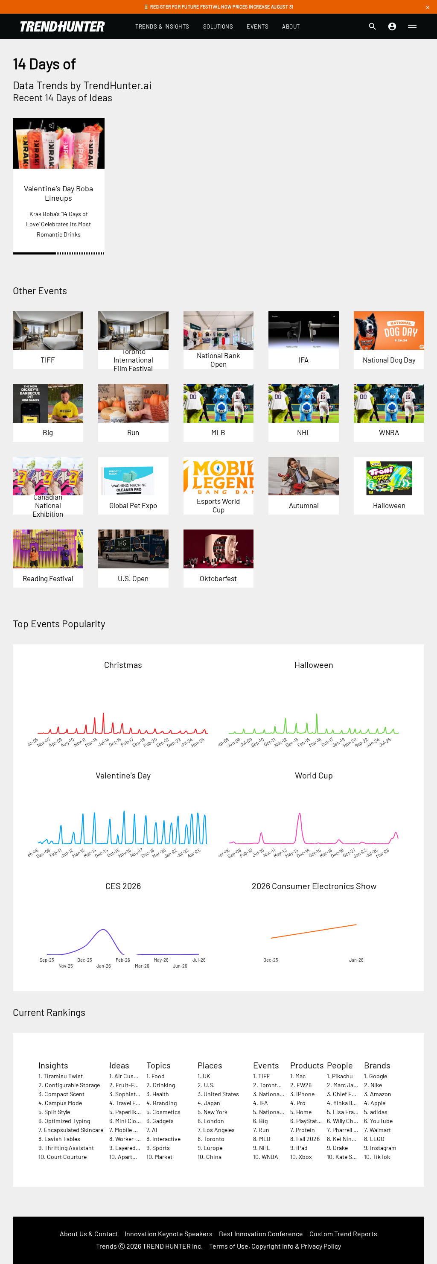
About (291, 26)
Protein (305, 1129)
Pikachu (342, 1076)
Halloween (313, 664)
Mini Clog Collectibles (143, 1120)
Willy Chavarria (352, 1120)
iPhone (305, 1093)
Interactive (166, 1138)
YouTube (381, 1120)
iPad (302, 1147)
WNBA (270, 1156)
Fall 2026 (308, 1138)
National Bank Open (284, 1093)
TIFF (264, 1076)
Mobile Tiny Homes (139, 1129)
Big (263, 1120)
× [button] (427, 7)
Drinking (164, 1084)
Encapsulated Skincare (73, 1129)
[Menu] (412, 26)
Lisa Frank (346, 1111)
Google (378, 1076)
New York (215, 1111)
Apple (377, 1102)
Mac (300, 1076)
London (214, 1120)
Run (264, 1129)
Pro (301, 1102)
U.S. (209, 1084)
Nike (376, 1084)
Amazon (380, 1093)
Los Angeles (219, 1129)
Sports (161, 1147)
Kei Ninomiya (350, 1138)
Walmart (380, 1129)
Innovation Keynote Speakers (169, 1233)
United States (221, 1093)
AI (154, 1129)
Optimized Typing (67, 1120)
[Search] (372, 26)
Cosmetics (166, 1111)
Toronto (214, 1138)
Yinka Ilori (346, 1102)
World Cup (314, 775)
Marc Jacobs (349, 1084)
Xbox (305, 1156)
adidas (378, 1111)
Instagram (383, 1147)
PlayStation (311, 1120)
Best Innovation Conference (261, 1233)
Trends (106, 1246)
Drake (340, 1147)
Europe (213, 1147)
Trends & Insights (162, 26)
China (213, 1156)
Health (160, 1093)
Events (257, 26)
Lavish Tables (62, 1138)
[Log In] (392, 26)
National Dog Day (281, 1111)
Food (158, 1076)
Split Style (57, 1111)
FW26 (304, 1084)
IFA (263, 1102)
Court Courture (67, 1156)
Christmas (123, 664)
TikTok (381, 1156)
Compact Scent (64, 1093)
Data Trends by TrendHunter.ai (82, 85)
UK (206, 1076)
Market (163, 1156)
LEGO (377, 1138)
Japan (212, 1102)
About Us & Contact (89, 1233)
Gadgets (163, 1120)
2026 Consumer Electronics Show (314, 886)
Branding (165, 1102)
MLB (265, 1138)
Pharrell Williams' (354, 1129)
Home (304, 1111)
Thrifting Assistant (69, 1147)
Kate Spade (350, 1156)
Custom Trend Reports (343, 1233)
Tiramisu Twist (63, 1076)
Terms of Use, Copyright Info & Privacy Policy (275, 1246)
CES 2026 (123, 886)
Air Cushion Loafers (140, 1076)
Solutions (218, 26)
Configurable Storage (72, 1084)
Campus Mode (63, 1102)
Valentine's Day (123, 775)
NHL (264, 1147)
